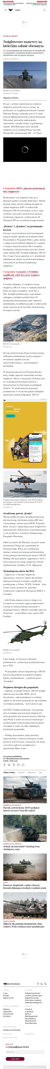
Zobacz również (9, 772)
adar (17, 10)
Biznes (5, 882)
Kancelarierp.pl (30, 1018)
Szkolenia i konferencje (11, 1030)
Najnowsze (32, 772)
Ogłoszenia (7, 1012)
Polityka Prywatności (32, 993)
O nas (5, 993)
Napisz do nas (8, 998)
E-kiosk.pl (28, 1009)
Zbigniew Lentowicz (11, 98)
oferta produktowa (10, 1037)
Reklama (6, 1009)
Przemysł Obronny (10, 36)
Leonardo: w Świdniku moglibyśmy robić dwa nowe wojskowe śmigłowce (21, 275)
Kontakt (6, 996)
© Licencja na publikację (12, 756)
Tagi (40, 772)
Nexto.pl (28, 1014)
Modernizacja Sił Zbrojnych (12, 805)
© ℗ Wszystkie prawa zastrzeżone (16, 759)
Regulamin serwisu (32, 998)
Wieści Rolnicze (30, 1021)
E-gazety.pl (29, 1012)
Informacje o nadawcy (33, 1000)
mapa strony (7, 1034)
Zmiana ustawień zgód (33, 996)
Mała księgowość (31, 1016)
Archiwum (7, 1016)
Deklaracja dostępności (33, 1002)
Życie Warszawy (31, 1023)
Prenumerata (8, 1014)
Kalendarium (29, 1034)
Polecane (21, 772)
